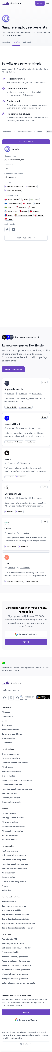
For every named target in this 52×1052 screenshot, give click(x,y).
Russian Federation (14, 203)
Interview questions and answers (17, 789)
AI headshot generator (12, 831)
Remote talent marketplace (14, 868)
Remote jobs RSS (9, 793)
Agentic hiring (8, 877)
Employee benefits (10, 729)
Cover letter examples (12, 784)
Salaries (9, 393)
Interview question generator (15, 864)
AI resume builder (10, 822)
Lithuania (11, 207)
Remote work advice (11, 771)
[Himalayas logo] (11, 3)
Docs (4, 721)
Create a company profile (14, 881)
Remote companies (24, 131)
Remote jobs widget (11, 797)
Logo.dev (17, 1038)
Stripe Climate (12, 670)
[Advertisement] (26, 55)
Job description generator (14, 855)
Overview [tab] (6, 42)
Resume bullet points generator (16, 961)
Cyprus (36, 199)
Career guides (8, 776)
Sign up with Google (28, 634)
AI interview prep (10, 835)
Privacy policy (8, 738)
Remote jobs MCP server (13, 943)
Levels (7, 459)
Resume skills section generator (16, 965)
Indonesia (22, 207)
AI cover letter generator (13, 826)
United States (12, 211)
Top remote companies (25, 337)
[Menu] (47, 3)
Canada (28, 203)
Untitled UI (36, 1035)
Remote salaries (9, 901)
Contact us (7, 742)
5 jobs (44, 382)
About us (6, 712)
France (10, 215)
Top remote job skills (11, 910)
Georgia (40, 215)
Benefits (21, 393)
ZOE (6, 563)
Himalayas (7, 131)
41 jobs (44, 417)
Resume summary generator (15, 956)
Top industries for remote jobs (15, 919)
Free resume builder (11, 952)
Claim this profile (26, 141)
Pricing (5, 886)
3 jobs (44, 521)
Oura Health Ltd (12, 493)
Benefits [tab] (16, 42)
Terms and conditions (12, 734)
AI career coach (9, 839)
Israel (38, 203)
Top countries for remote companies (18, 923)
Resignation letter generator (15, 978)
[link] (7, 131)
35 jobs (44, 487)
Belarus (24, 211)
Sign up (26, 641)
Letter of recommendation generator (19, 983)
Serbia (10, 219)
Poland (26, 199)
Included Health (12, 424)
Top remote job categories (14, 906)
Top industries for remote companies (19, 928)
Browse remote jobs (11, 758)
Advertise (6, 890)
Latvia (33, 207)
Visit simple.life (24, 238)
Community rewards (11, 802)
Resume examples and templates (17, 780)
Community (7, 716)
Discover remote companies (15, 762)
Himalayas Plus (9, 813)
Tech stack (35, 393)
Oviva (7, 528)
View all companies (13, 369)
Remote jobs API (9, 939)
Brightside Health (13, 389)
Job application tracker (12, 817)
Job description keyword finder (16, 948)
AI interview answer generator (16, 969)
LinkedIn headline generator (15, 974)
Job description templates (14, 859)
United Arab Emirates (25, 215)
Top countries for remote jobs (15, 914)
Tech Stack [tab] (26, 42)
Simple (39, 131)
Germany (36, 211)
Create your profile (10, 754)
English (26, 1044)
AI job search (8, 767)
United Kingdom (13, 199)
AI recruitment (8, 873)
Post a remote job (10, 851)
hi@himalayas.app (10, 690)
